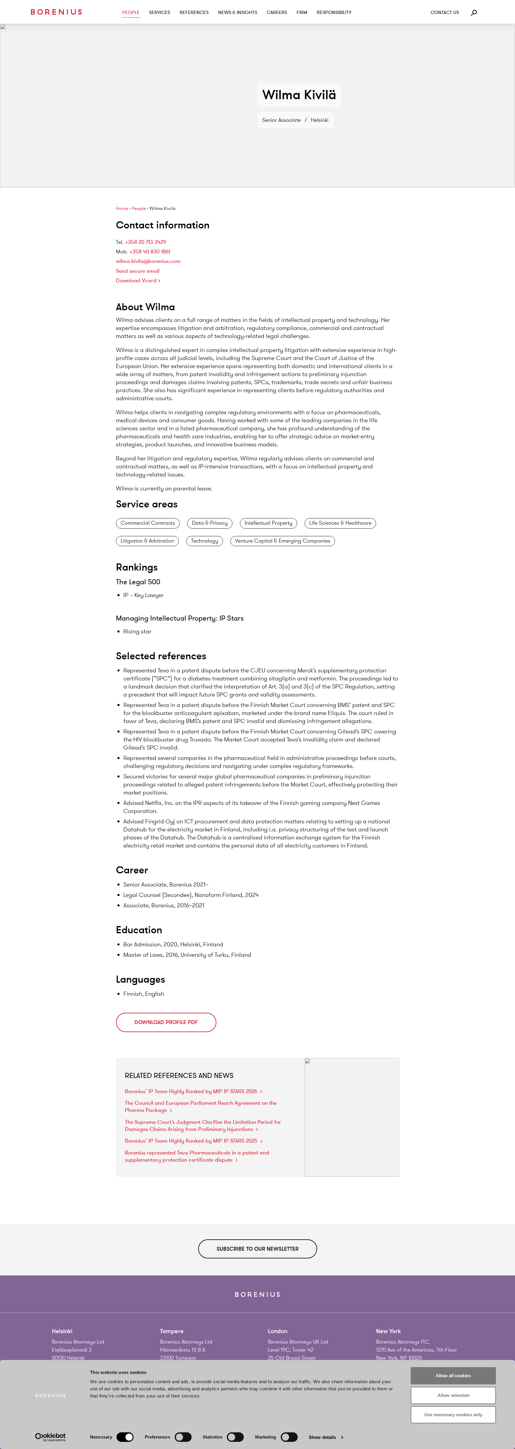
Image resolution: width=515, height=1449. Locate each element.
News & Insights (237, 12)
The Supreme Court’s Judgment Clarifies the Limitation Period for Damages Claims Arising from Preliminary (203, 1125)
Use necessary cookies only (453, 1414)
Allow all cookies (453, 1375)
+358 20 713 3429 (145, 242)
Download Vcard (136, 280)
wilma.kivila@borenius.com (148, 261)
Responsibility (334, 12)
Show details (322, 1437)
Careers (277, 12)
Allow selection (453, 1395)
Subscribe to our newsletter (258, 1248)
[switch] (183, 1437)
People (130, 12)
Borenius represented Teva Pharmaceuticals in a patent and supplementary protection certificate (197, 1156)
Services (159, 12)
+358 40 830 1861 (149, 251)
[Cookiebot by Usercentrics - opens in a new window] (50, 1437)
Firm (302, 12)
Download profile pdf (166, 1022)
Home (122, 208)
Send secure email (137, 271)
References (194, 12)
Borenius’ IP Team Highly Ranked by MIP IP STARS (191, 1091)
